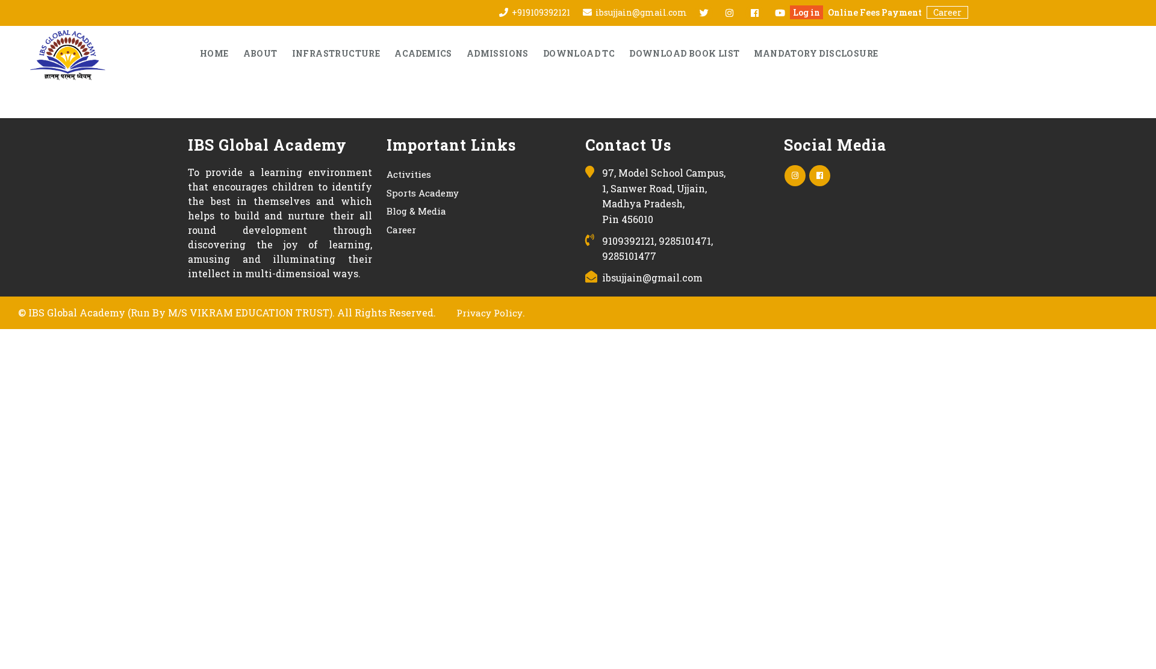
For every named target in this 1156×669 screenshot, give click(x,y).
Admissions (498, 53)
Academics (423, 53)
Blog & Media (416, 211)
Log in (806, 12)
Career (947, 12)
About (260, 53)
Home (214, 53)
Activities (409, 174)
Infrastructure (336, 53)
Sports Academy (423, 193)
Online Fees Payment (875, 12)
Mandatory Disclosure (816, 53)
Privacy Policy (489, 313)
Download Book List (684, 53)
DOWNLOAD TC (579, 53)
